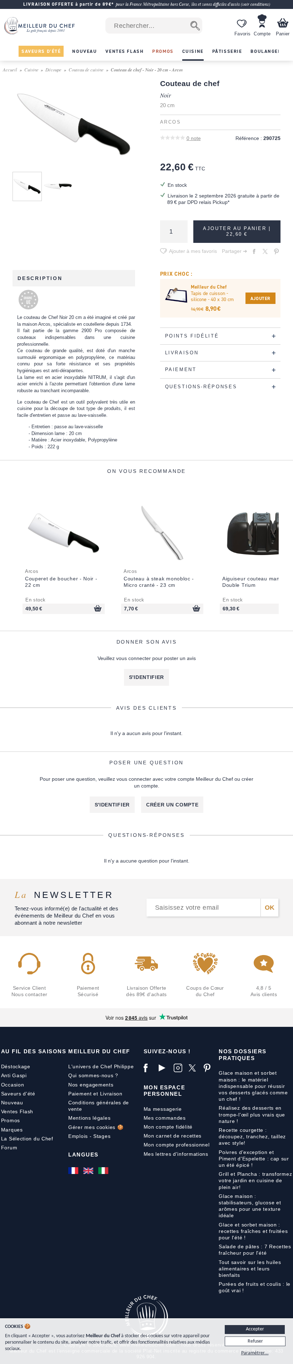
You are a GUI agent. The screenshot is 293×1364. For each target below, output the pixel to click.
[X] (194, 1068)
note (194, 138)
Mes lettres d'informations (176, 1154)
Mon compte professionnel (177, 1145)
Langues (83, 1154)
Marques (12, 1130)
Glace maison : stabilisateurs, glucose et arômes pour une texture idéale (250, 1206)
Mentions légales (89, 1118)
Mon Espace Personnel (164, 1090)
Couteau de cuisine (86, 69)
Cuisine (31, 69)
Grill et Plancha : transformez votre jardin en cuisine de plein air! (255, 1180)
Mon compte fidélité (168, 1127)
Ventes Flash (17, 1111)
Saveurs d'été (18, 1093)
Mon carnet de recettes (173, 1136)
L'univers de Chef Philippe (101, 1066)
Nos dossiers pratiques (242, 1054)
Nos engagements (91, 1085)
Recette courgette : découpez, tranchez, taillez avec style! (252, 1136)
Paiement (80, 1093)
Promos (10, 1120)
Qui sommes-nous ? (93, 1075)
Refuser (255, 1341)
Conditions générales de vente (98, 1106)
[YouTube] (164, 1068)
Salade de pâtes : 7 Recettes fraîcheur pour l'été (255, 1250)
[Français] (74, 1170)
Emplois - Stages (89, 1136)
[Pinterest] (209, 1068)
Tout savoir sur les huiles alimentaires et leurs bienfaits (250, 1268)
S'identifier (146, 677)
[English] (89, 1170)
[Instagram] (179, 1068)
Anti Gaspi (14, 1075)
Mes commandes (165, 1118)
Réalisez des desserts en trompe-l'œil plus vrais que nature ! (252, 1114)
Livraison (111, 1093)
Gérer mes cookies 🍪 (95, 1127)
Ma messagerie (163, 1109)
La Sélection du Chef (27, 1138)
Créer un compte (172, 805)
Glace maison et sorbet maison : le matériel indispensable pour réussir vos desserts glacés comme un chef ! (253, 1086)
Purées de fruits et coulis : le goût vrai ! (254, 1287)
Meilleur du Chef (99, 1051)
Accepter (255, 1329)
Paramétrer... (255, 1353)
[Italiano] (104, 1170)
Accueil (10, 69)
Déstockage (15, 1066)
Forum (9, 1147)
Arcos (170, 122)
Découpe (53, 69)
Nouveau (12, 1102)
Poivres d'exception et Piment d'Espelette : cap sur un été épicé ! (254, 1158)
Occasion (12, 1085)
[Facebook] (149, 1068)
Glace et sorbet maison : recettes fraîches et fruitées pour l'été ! (253, 1231)
